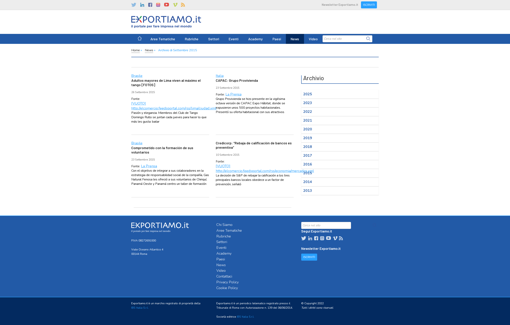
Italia (220, 75)
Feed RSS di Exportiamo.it (183, 5)
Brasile (136, 75)
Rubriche (191, 39)
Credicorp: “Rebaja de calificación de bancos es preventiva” (254, 145)
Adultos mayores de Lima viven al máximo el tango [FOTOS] (166, 82)
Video (313, 39)
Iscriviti (369, 4)
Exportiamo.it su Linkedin (142, 5)
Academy (255, 39)
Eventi (233, 39)
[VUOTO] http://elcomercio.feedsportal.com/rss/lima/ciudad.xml (173, 106)
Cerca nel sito (368, 39)
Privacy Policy (227, 282)
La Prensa (233, 94)
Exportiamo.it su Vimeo (175, 5)
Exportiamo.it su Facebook (150, 5)
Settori (213, 39)
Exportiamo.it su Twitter (133, 5)
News (295, 39)
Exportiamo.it (166, 22)
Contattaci (224, 276)
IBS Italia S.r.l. (140, 308)
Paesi (277, 39)
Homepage (140, 39)
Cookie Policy (227, 288)
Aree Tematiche (162, 39)
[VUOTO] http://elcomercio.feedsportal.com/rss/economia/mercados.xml (265, 168)
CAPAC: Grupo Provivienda (237, 80)
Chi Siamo (224, 224)
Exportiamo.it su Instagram (158, 5)
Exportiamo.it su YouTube (166, 5)
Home (135, 50)
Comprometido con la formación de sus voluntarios (162, 150)
